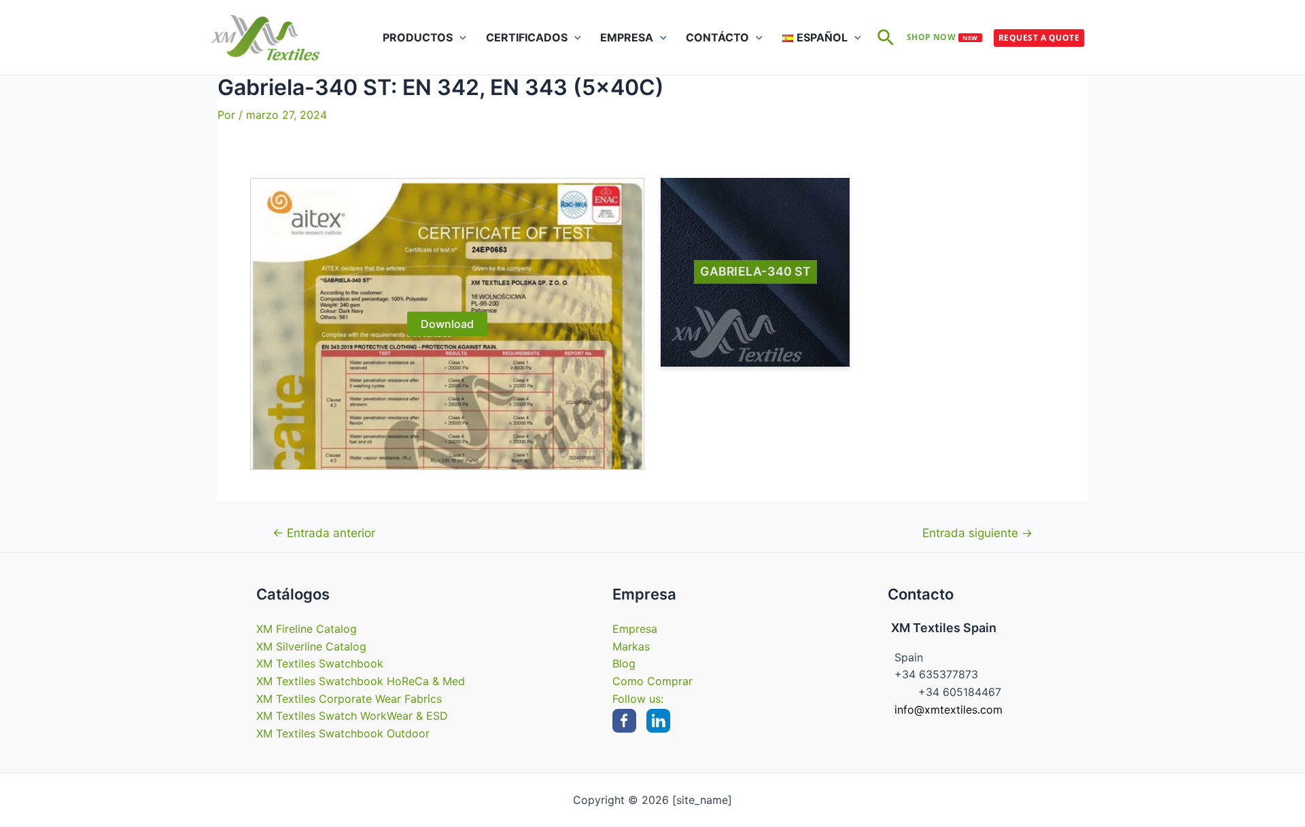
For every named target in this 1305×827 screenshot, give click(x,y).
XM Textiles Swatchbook (319, 663)
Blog (624, 663)
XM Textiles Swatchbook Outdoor (343, 733)
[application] (459, 37)
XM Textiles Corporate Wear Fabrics (349, 698)
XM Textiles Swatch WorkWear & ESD (352, 715)
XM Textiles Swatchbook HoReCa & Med (360, 681)
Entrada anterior (324, 532)
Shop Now (942, 37)
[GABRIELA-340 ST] (755, 272)
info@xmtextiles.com (948, 709)
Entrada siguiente (977, 532)
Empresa (634, 629)
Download (447, 324)
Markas (631, 646)
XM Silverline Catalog (311, 646)
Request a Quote (1038, 37)
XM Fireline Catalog (306, 629)
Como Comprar (652, 681)
